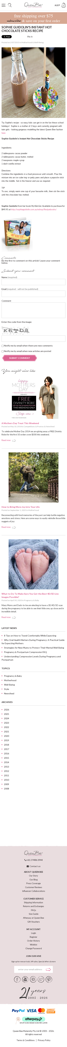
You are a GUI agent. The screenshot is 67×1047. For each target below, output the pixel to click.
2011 (6, 775)
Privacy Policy (44, 1040)
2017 (6, 749)
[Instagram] (33, 979)
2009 (6, 784)
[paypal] (18, 1011)
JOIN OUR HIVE (33, 956)
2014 (6, 762)
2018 (6, 744)
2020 (6, 736)
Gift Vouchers (33, 921)
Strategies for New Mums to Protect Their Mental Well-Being (34, 647)
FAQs (33, 910)
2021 (6, 731)
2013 (6, 766)
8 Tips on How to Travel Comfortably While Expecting (30, 635)
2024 (6, 718)
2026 (6, 709)
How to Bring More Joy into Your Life (21, 507)
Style (6, 689)
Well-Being (38, 42)
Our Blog (33, 879)
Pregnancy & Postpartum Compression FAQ (25, 652)
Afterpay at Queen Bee (33, 918)
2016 (6, 753)
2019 (6, 740)
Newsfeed (50, 426)
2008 (6, 788)
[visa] (31, 1011)
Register (33, 937)
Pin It (30, 36)
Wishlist (33, 944)
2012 (6, 771)
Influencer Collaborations (33, 891)
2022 (6, 727)
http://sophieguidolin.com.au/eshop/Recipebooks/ (34, 209)
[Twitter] (41, 979)
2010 (6, 779)
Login (33, 933)
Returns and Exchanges (33, 906)
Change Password (33, 948)
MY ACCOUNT (33, 929)
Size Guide (33, 914)
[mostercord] (41, 1011)
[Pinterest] (49, 979)
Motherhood (26, 42)
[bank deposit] (51, 1011)
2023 (6, 722)
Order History (33, 940)
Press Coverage (33, 883)
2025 (6, 714)
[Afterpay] (33, 1019)
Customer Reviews (33, 887)
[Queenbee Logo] (33, 853)
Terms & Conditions (26, 1040)
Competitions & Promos (34, 426)
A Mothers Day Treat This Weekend (20, 423)
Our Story (33, 875)
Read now (6, 440)
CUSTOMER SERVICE (33, 898)
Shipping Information (33, 902)
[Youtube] (25, 979)
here (3, 133)
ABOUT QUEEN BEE (33, 872)
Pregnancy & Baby (31, 600)
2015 (6, 758)
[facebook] (17, 979)
